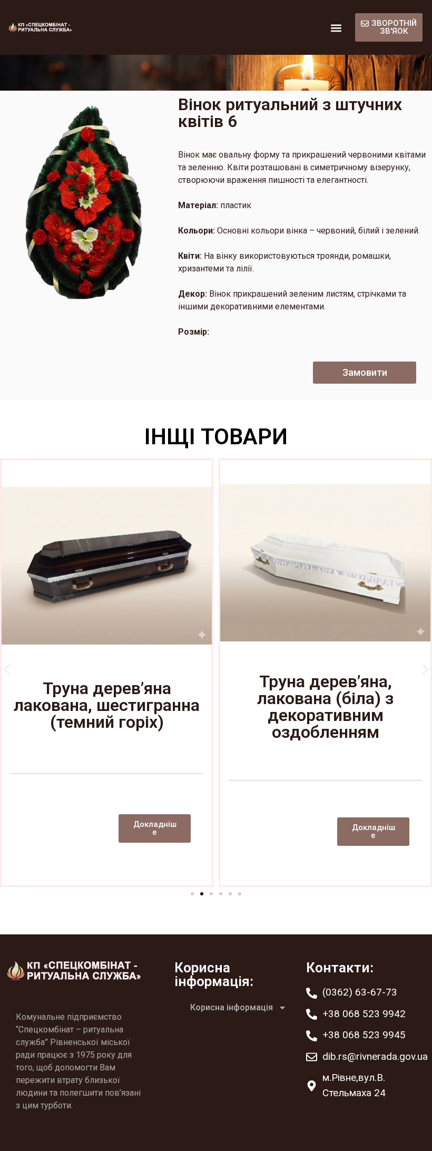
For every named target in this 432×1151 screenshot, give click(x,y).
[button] (336, 27)
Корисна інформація (231, 1007)
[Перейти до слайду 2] (201, 893)
